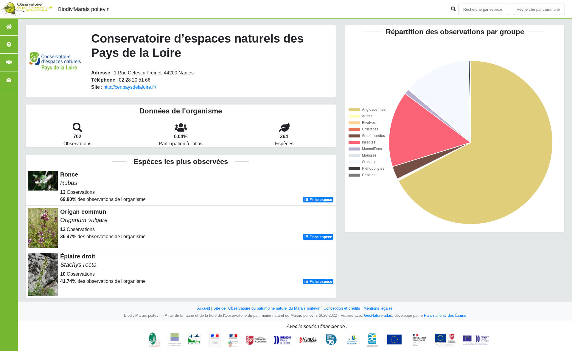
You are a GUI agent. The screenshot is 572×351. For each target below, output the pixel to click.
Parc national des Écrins (445, 315)
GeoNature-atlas (378, 315)
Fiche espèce (320, 200)
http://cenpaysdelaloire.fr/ (129, 87)
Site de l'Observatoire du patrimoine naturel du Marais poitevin (266, 308)
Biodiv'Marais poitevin (84, 9)
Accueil (203, 308)
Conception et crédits (342, 308)
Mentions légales (378, 308)
